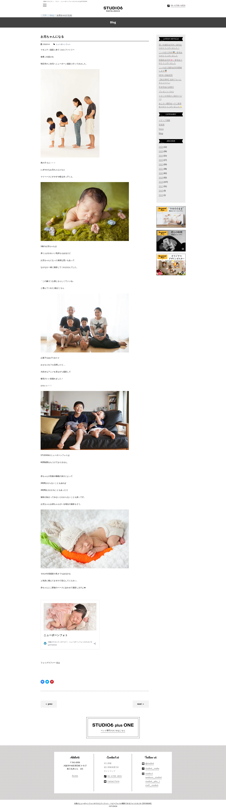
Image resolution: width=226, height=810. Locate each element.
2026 (161, 147)
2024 (161, 156)
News (161, 129)
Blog (52, 15)
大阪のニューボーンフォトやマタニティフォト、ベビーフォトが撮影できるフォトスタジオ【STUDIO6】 (113, 803)
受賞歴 (161, 125)
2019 (161, 178)
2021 (161, 169)
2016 (161, 191)
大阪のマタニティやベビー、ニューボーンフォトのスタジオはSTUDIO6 (113, 9)
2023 (161, 160)
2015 (161, 195)
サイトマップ (109, 771)
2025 (161, 151)
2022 (161, 164)
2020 (161, 173)
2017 (161, 186)
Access (75, 776)
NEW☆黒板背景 (166, 75)
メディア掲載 (164, 120)
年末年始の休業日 (166, 87)
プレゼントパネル (166, 92)
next (139, 704)
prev (50, 704)
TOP (44, 15)
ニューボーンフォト (63, 44)
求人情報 (107, 763)
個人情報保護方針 (111, 767)
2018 (161, 182)
